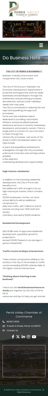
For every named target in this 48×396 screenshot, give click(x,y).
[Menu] (41, 45)
